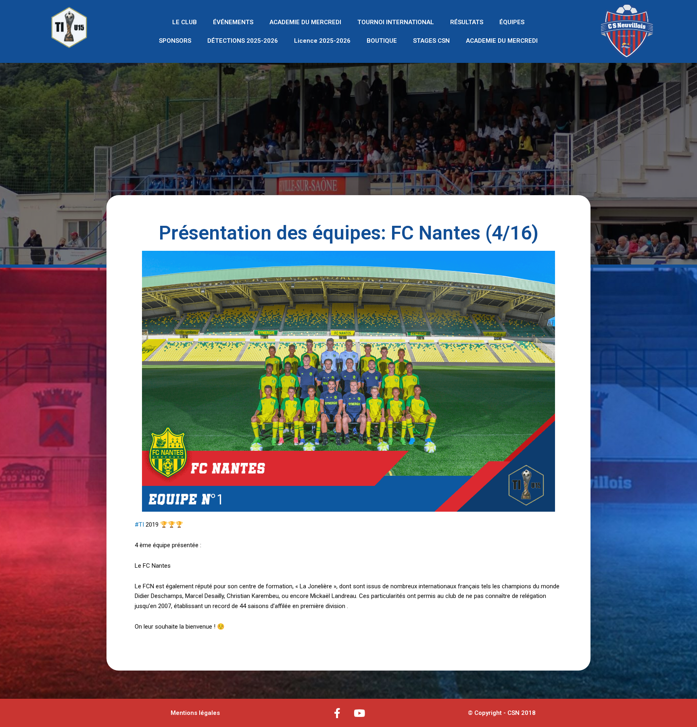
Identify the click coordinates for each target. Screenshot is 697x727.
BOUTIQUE (382, 40)
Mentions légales (195, 713)
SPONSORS (175, 40)
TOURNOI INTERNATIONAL (395, 22)
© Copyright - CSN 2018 (502, 713)
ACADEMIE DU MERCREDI (305, 22)
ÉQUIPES (511, 22)
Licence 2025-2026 (322, 40)
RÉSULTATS (466, 22)
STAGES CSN (431, 40)
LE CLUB (184, 22)
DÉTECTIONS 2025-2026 (242, 40)
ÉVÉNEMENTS (233, 22)
